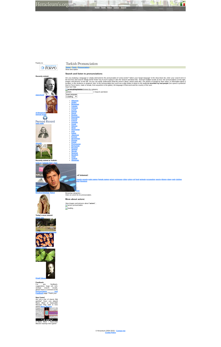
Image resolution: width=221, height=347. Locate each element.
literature (83, 181)
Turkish (74, 158)
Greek (73, 124)
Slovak (74, 151)
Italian (73, 133)
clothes (179, 179)
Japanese (75, 135)
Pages (109, 7)
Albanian (74, 101)
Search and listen (101, 92)
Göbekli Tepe (47, 163)
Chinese (74, 108)
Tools (103, 7)
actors (112, 179)
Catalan (74, 106)
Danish (74, 111)
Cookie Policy (110, 332)
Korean (74, 137)
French (74, 120)
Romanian (75, 146)
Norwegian (75, 138)
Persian (74, 140)
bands (79, 179)
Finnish (74, 119)
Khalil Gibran (41, 278)
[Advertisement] (108, 36)
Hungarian (75, 129)
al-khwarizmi (41, 113)
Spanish (74, 153)
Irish (73, 131)
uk (134, 179)
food (137, 179)
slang (169, 179)
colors (130, 179)
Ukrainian (75, 160)
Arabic (74, 102)
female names (103, 179)
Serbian (74, 149)
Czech (73, 110)
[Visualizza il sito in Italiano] (182, 4)
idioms (164, 179)
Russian (74, 147)
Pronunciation (83, 67)
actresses (119, 179)
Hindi (73, 128)
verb (173, 179)
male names (93, 179)
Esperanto (75, 117)
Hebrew (74, 126)
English (74, 115)
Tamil (73, 157)
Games (116, 7)
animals (143, 179)
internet (77, 181)
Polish (73, 142)
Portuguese (76, 144)
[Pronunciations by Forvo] (49, 70)
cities (125, 179)
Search (123, 7)
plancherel (40, 95)
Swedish (74, 155)
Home (97, 7)
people (85, 179)
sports (158, 179)
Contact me (120, 331)
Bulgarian (75, 104)
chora (38, 218)
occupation (150, 179)
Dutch (73, 113)
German (74, 122)
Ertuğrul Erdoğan (42, 193)
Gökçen (39, 163)
